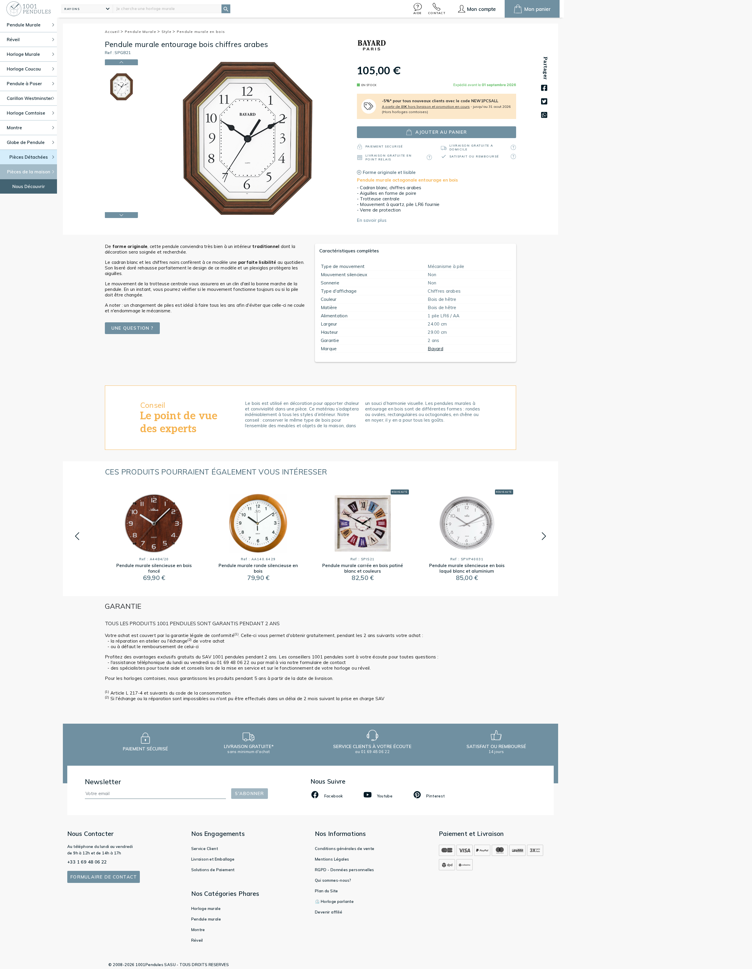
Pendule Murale (141, 31)
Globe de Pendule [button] (26, 142)
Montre (198, 929)
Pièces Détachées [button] (28, 157)
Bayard (435, 348)
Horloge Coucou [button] (24, 69)
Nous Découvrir (28, 186)
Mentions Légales (332, 859)
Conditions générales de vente (345, 848)
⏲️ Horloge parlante (334, 901)
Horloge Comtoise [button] (26, 113)
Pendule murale (206, 919)
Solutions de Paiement (213, 869)
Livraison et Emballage (213, 859)
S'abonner (249, 793)
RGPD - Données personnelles (344, 869)
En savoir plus (372, 220)
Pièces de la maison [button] (28, 172)
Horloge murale (206, 908)
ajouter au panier (441, 132)
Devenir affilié (328, 912)
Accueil (113, 31)
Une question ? (132, 328)
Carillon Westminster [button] (29, 98)
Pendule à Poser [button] (24, 83)
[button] (417, 8)
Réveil (197, 940)
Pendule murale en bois (201, 31)
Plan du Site (326, 890)
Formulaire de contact (103, 877)
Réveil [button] (13, 39)
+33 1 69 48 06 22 (87, 862)
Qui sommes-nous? (333, 880)
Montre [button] (14, 127)
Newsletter (103, 781)
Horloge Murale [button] (23, 54)
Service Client (204, 848)
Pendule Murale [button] (24, 25)
